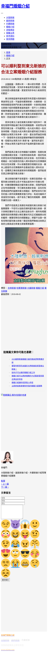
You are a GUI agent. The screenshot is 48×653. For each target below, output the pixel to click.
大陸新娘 (10, 17)
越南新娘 (10, 21)
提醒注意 (10, 33)
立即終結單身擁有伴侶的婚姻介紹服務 (27, 386)
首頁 (8, 52)
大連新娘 (31, 288)
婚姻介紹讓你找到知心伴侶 (22, 383)
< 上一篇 (5, 484)
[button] (3, 481)
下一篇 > (5, 487)
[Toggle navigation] (2, 13)
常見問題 (10, 39)
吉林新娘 (12, 288)
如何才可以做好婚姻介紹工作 (23, 373)
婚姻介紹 (10, 27)
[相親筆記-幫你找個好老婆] (13, 395)
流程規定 (10, 30)
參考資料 (10, 36)
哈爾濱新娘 (21, 288)
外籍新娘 (10, 24)
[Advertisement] (24, 323)
